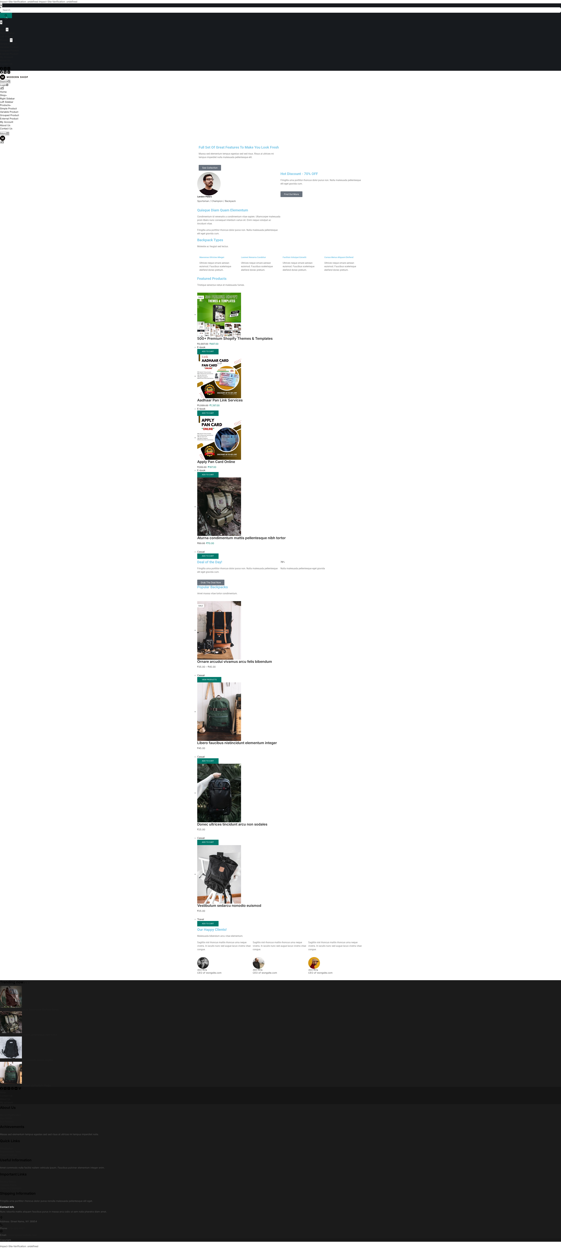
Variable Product (9, 111)
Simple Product (8, 108)
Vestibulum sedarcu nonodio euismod (229, 905)
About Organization (10, 1114)
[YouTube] (16, 1088)
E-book (201, 347)
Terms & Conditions (10, 1188)
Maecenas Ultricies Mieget (211, 257)
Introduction (6, 1148)
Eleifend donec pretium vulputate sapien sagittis (26, 1060)
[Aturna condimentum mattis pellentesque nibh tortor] (219, 506)
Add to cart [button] (208, 351)
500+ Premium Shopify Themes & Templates (235, 338)
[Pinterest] (13, 1088)
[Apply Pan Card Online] (219, 437)
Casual (201, 551)
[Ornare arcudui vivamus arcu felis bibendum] (219, 630)
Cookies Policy (8, 1185)
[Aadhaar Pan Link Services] (219, 376)
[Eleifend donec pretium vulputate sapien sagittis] (11, 1047)
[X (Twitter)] (5, 72)
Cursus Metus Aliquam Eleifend (338, 257)
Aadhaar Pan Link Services (220, 400)
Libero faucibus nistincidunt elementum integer (237, 743)
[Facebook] (2, 72)
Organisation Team (10, 1151)
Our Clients (6, 1118)
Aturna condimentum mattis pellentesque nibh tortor (241, 538)
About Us (5, 125)
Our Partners (7, 1121)
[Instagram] (8, 72)
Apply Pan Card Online (216, 462)
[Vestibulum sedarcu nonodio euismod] (219, 874)
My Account (6, 121)
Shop (3, 95)
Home (3, 91)
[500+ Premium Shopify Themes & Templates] (219, 314)
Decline (22, 1235)
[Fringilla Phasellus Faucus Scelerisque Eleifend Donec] (11, 996)
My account (6, 1102)
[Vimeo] (19, 1088)
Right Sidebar (7, 98)
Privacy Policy (8, 1181)
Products (5, 105)
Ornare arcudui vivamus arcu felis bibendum (234, 661)
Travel (200, 919)
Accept (12, 1235)
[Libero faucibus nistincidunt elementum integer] (219, 711)
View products (209, 679)
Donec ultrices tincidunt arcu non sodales (232, 824)
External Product (9, 118)
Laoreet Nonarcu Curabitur (253, 257)
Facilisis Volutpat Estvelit (294, 257)
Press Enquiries (8, 1154)
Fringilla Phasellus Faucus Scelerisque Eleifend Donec (29, 1009)
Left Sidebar (6, 101)
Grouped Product (9, 115)
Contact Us (6, 128)
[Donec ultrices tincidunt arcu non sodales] (219, 792)
